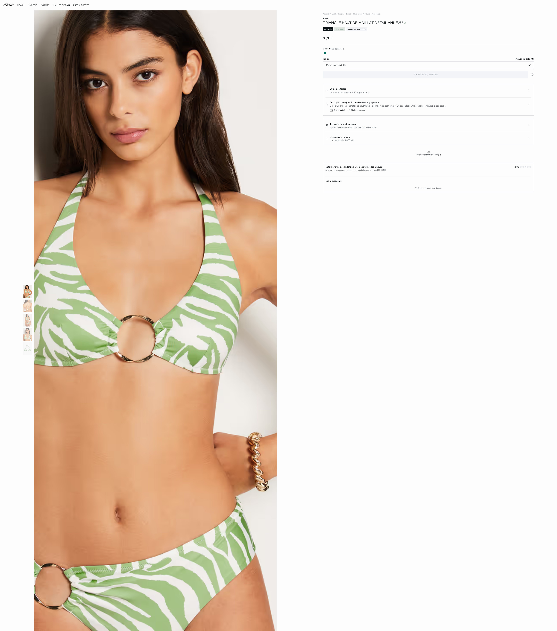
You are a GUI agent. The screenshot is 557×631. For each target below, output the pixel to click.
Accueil (326, 14)
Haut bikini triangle (372, 14)
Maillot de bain (338, 14)
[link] (20, 5)
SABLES (326, 18)
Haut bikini (357, 14)
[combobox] (428, 65)
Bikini (348, 14)
